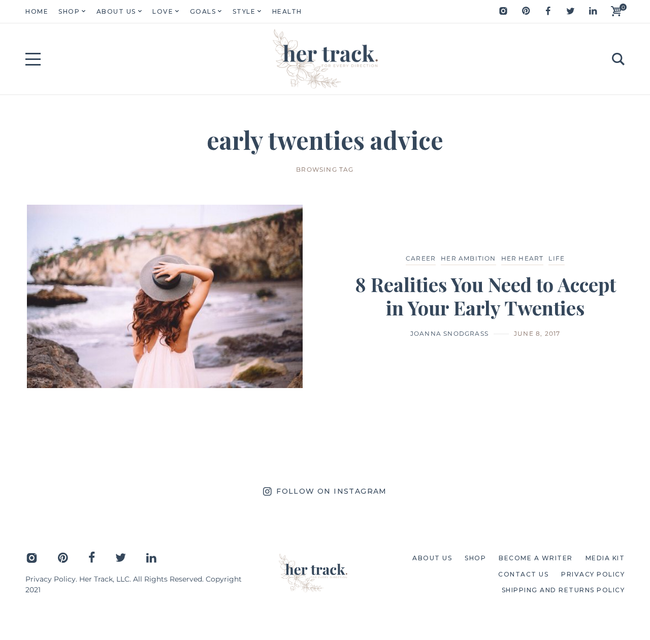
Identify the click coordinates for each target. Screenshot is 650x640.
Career (421, 258)
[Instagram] (503, 11)
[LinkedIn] (592, 11)
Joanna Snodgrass (449, 333)
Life (556, 258)
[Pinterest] (525, 11)
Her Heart (522, 258)
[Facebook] (547, 11)
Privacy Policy (50, 579)
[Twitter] (570, 11)
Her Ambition (468, 258)
